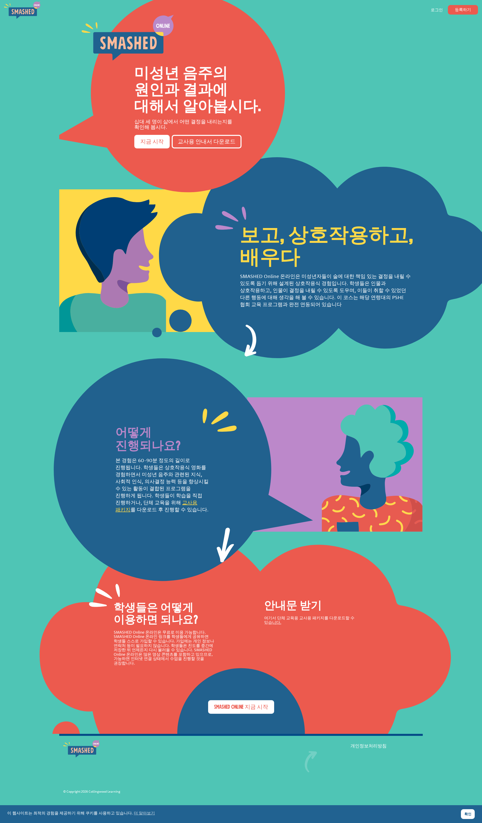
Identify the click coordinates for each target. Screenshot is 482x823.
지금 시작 (152, 141)
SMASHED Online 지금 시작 (241, 707)
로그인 (437, 10)
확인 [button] (467, 814)
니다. (276, 622)
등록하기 (463, 10)
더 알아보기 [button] (144, 813)
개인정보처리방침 (368, 746)
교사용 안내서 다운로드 (206, 141)
